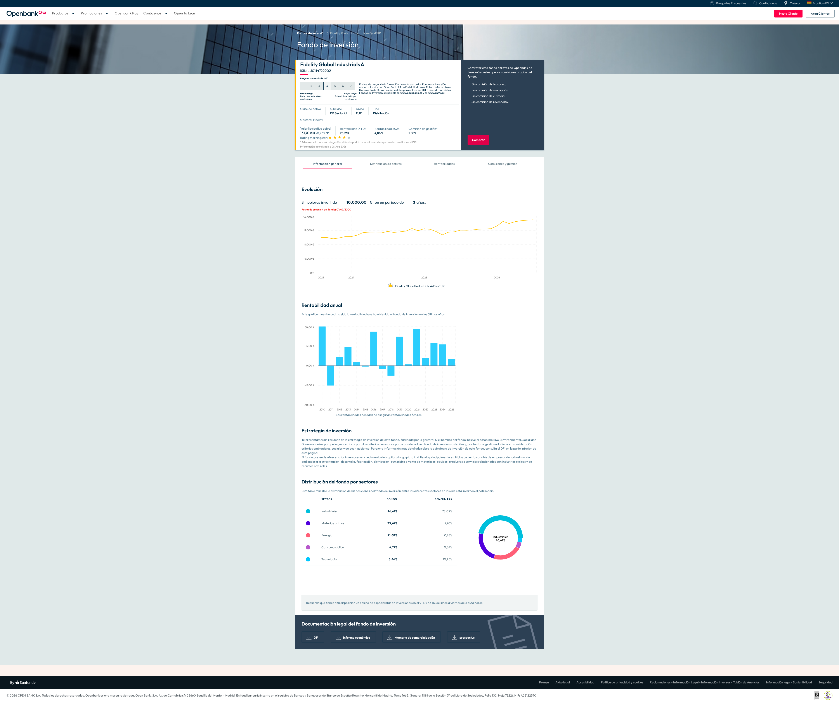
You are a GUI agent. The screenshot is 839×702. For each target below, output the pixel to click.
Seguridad (825, 682)
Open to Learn (186, 13)
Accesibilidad (585, 682)
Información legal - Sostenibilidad (789, 682)
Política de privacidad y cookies (622, 682)
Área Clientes (820, 14)
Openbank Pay (127, 13)
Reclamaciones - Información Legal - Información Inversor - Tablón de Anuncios (704, 682)
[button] (820, 3)
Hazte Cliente (788, 14)
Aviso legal (562, 682)
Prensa (544, 682)
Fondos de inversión (311, 33)
